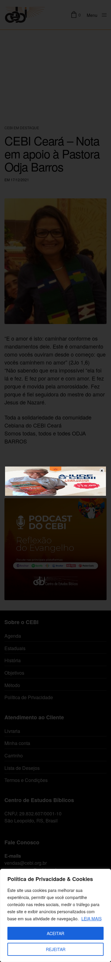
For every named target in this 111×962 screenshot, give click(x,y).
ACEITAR (55, 933)
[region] (55, 915)
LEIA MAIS (91, 918)
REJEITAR (55, 949)
